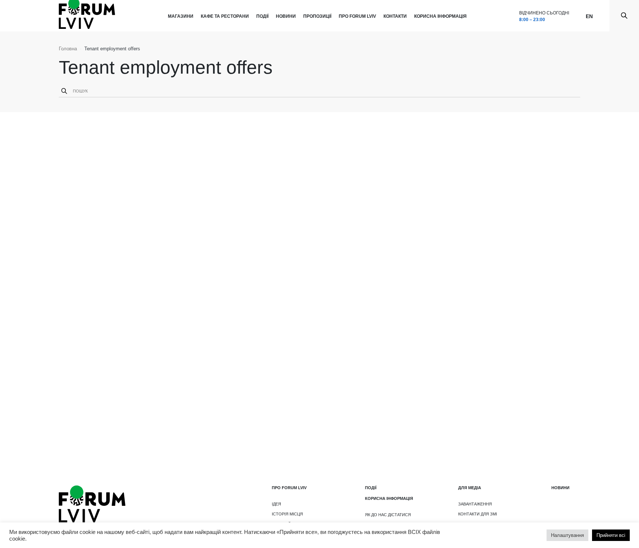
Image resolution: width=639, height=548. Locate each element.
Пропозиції (317, 16)
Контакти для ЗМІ (477, 514)
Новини (286, 16)
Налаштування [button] (567, 535)
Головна (68, 48)
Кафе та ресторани (225, 16)
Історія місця (287, 514)
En (589, 16)
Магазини (180, 16)
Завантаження (475, 504)
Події (262, 16)
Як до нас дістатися (388, 514)
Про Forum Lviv (357, 16)
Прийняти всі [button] (610, 535)
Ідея (276, 504)
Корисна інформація (440, 16)
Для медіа (469, 487)
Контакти (395, 16)
